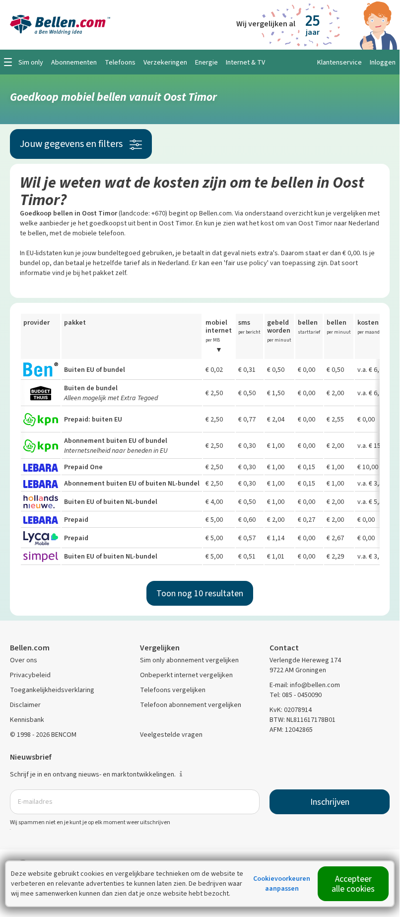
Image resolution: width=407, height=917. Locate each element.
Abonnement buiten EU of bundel (115, 440)
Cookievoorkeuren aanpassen (281, 883)
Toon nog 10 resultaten (199, 593)
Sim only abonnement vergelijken (189, 660)
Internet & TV (245, 62)
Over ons (23, 660)
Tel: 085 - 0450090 (296, 695)
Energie (206, 62)
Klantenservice (339, 62)
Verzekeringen (165, 62)
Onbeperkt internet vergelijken (186, 675)
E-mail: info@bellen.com (305, 685)
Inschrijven (329, 802)
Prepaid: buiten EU (93, 419)
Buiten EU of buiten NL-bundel (110, 501)
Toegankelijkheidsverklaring (52, 690)
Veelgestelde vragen (171, 734)
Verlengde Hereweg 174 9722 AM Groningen (305, 665)
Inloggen (383, 62)
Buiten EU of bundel (94, 369)
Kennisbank (27, 719)
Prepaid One (83, 467)
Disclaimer (25, 704)
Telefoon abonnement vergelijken (190, 704)
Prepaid (76, 519)
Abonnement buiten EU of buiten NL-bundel (132, 483)
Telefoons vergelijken (172, 690)
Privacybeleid (30, 675)
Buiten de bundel (91, 388)
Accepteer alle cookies (353, 884)
